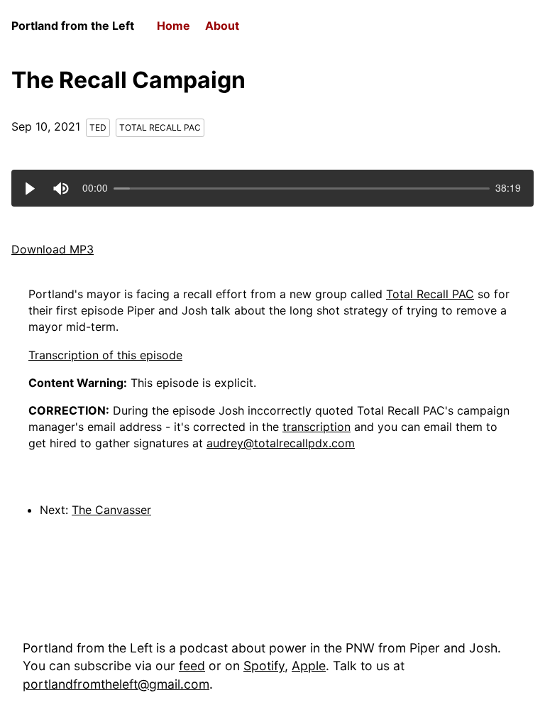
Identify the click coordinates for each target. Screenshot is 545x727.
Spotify (264, 665)
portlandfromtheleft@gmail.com (116, 684)
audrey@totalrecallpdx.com (281, 443)
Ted (97, 127)
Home (173, 25)
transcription (316, 427)
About (222, 25)
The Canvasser (111, 510)
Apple (309, 665)
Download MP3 (52, 249)
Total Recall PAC (160, 127)
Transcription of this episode (105, 355)
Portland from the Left (72, 25)
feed (192, 665)
